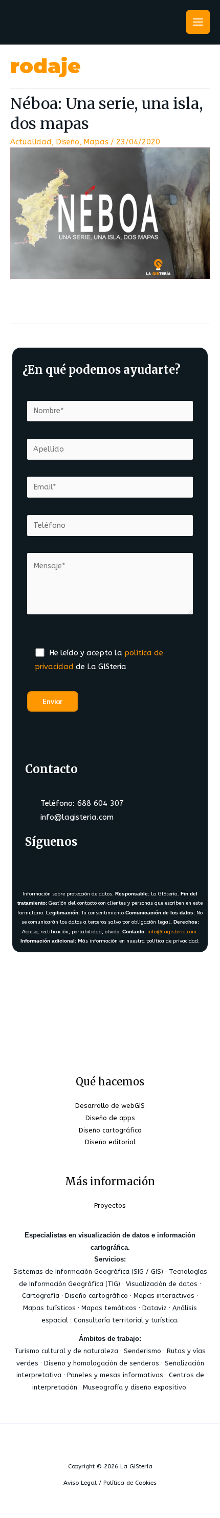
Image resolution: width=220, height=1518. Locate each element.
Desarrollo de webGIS (110, 1105)
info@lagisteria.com (171, 932)
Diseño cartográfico (110, 1130)
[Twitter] (69, 868)
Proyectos (110, 1205)
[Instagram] (99, 868)
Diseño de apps (110, 1118)
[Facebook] (39, 868)
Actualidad (31, 142)
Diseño (67, 142)
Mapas (95, 142)
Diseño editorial (110, 1142)
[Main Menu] (198, 22)
